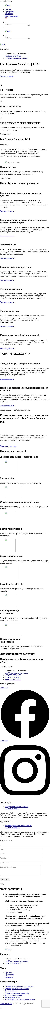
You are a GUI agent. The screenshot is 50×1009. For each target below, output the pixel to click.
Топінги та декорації (13, 995)
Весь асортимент (7, 211)
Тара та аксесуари (12, 997)
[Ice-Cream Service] (7, 5)
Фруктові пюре (11, 991)
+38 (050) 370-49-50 (13, 56)
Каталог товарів (6, 76)
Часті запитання (11, 16)
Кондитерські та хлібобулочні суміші (20, 1000)
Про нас (8, 9)
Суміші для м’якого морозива (17, 989)
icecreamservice (6, 1004)
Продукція (9, 11)
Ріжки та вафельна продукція (17, 993)
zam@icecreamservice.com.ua (16, 58)
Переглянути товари (8, 446)
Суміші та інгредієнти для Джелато (19, 986)
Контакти (9, 14)
